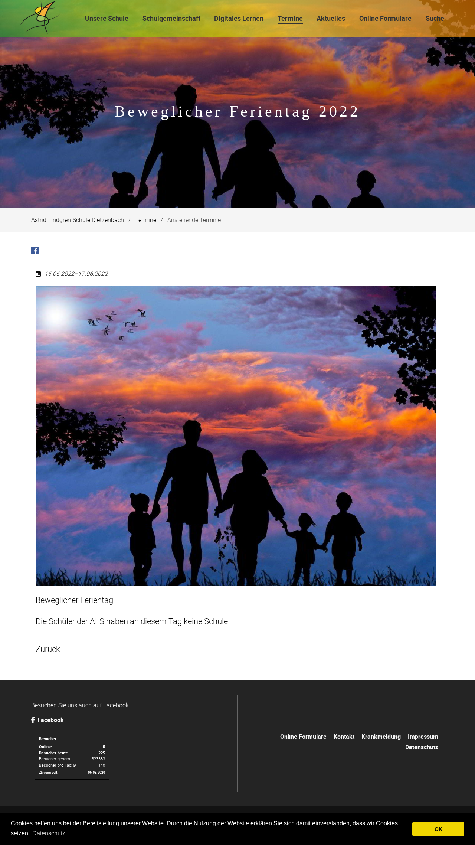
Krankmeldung (381, 737)
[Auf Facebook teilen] (35, 252)
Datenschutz (421, 747)
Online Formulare (303, 737)
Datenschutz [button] (48, 833)
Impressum (423, 737)
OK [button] (438, 829)
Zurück (48, 649)
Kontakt (344, 737)
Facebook (50, 720)
